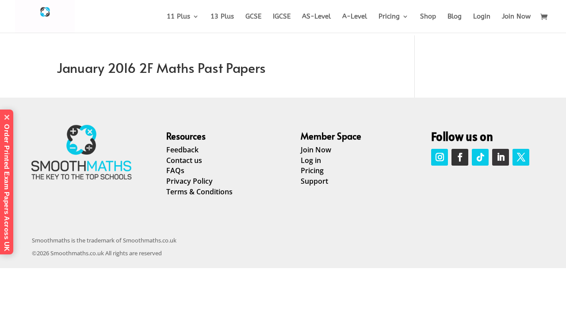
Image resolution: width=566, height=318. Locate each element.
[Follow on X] (520, 157)
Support (314, 181)
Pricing (389, 16)
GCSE (253, 16)
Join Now (516, 16)
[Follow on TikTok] (480, 157)
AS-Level (316, 16)
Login (481, 16)
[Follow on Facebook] (459, 157)
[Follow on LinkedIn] (500, 157)
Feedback (182, 150)
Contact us (184, 160)
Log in (311, 160)
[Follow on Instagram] (439, 157)
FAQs (175, 170)
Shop (428, 16)
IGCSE (282, 16)
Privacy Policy (189, 181)
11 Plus (178, 16)
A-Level (354, 16)
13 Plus (222, 16)
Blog (454, 16)
